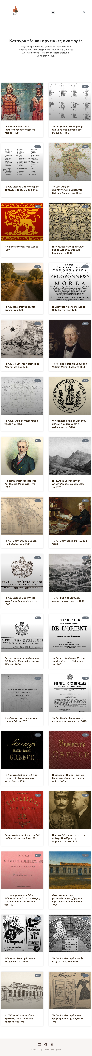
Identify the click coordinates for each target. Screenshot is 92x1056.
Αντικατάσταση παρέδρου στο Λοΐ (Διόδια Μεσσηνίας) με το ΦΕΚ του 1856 (21, 661)
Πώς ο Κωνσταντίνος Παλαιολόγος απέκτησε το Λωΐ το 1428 (19, 129)
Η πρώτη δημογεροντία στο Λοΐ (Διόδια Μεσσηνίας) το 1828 (20, 483)
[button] (53, 12)
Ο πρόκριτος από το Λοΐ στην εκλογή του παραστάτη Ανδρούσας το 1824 (69, 423)
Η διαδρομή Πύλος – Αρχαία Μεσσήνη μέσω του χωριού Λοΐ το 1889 (68, 778)
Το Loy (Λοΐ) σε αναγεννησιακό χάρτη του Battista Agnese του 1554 (67, 189)
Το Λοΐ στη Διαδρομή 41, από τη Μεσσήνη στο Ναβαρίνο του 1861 (68, 661)
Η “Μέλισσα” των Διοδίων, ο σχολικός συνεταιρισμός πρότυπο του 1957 (20, 1018)
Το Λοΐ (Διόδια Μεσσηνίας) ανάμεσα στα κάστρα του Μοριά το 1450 (67, 129)
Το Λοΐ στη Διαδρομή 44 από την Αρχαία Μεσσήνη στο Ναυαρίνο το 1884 (20, 778)
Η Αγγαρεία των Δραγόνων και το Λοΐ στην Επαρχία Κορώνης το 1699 (68, 249)
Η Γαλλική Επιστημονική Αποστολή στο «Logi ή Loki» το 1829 (68, 483)
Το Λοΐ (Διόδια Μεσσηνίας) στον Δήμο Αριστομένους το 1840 (20, 601)
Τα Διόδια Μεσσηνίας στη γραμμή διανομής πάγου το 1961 (67, 1018)
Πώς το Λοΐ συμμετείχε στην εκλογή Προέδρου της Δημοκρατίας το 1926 (68, 838)
